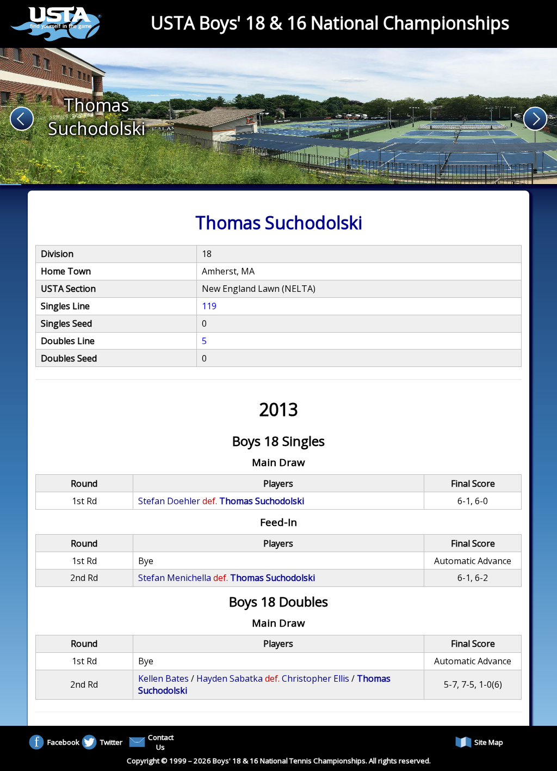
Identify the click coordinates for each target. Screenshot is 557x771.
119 (209, 306)
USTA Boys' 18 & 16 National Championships (330, 22)
